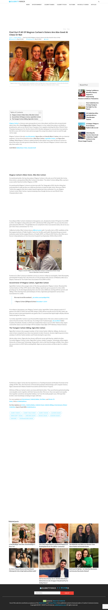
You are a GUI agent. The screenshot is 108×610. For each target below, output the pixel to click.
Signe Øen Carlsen (55, 415)
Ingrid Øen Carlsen (50, 138)
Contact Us (62, 601)
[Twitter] (64, 588)
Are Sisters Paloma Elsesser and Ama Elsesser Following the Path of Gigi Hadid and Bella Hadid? (22, 570)
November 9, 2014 (42, 301)
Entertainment (58, 405)
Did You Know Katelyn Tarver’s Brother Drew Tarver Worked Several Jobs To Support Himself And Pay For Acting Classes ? (53, 581)
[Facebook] (58, 588)
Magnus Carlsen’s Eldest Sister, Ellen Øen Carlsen (25, 115)
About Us (55, 601)
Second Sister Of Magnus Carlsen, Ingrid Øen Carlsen (26, 117)
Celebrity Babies (30, 405)
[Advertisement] (54, 14)
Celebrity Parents (15, 412)
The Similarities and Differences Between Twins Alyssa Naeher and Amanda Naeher (82, 545)
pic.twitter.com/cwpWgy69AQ (41, 297)
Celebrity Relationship (29, 412)
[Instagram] (62, 588)
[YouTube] (66, 588)
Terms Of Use (42, 603)
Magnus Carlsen (43, 415)
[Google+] (60, 588)
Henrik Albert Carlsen (17, 415)
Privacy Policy (52, 603)
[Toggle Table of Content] (39, 112)
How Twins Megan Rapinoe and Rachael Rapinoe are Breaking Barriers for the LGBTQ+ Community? (53, 545)
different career (37, 230)
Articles (23, 405)
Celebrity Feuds (39, 405)
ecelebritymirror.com (60, 605)
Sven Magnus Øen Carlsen (26, 418)
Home (10, 37)
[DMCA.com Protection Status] (48, 601)
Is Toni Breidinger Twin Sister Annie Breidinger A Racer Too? (22, 545)
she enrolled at (56, 321)
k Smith (46, 39)
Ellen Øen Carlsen (56, 412)
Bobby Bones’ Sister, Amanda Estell (26, 148)
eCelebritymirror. (31, 407)
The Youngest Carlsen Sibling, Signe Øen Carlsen (25, 119)
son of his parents (30, 136)
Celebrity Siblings (17, 37)
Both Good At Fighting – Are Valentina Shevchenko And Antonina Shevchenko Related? (83, 570)
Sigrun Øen (13, 418)
